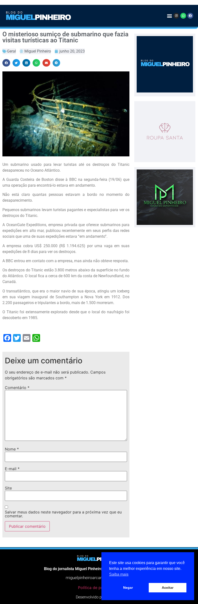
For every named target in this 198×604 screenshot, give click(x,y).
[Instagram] (176, 16)
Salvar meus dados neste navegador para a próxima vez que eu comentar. (63, 514)
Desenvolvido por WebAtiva (99, 597)
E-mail (12, 469)
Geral (11, 51)
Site (8, 488)
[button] (169, 16)
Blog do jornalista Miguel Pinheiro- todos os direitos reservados (99, 568)
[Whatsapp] (183, 16)
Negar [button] (128, 587)
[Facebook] (190, 16)
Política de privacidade (99, 587)
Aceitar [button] (167, 587)
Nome (12, 449)
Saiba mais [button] (118, 574)
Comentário (17, 388)
